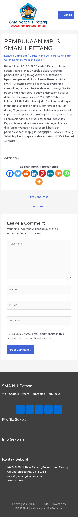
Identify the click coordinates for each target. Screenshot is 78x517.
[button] (39, 429)
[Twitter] (18, 173)
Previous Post (39, 197)
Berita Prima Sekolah (43, 55)
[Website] (39, 321)
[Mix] (58, 173)
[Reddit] (26, 173)
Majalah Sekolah (34, 59)
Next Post (39, 206)
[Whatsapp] (66, 173)
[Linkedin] (34, 173)
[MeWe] (50, 173)
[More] (39, 181)
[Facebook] (10, 173)
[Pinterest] (42, 173)
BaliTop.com (55, 508)
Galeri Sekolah (13, 59)
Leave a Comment (15, 55)
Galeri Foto (64, 55)
